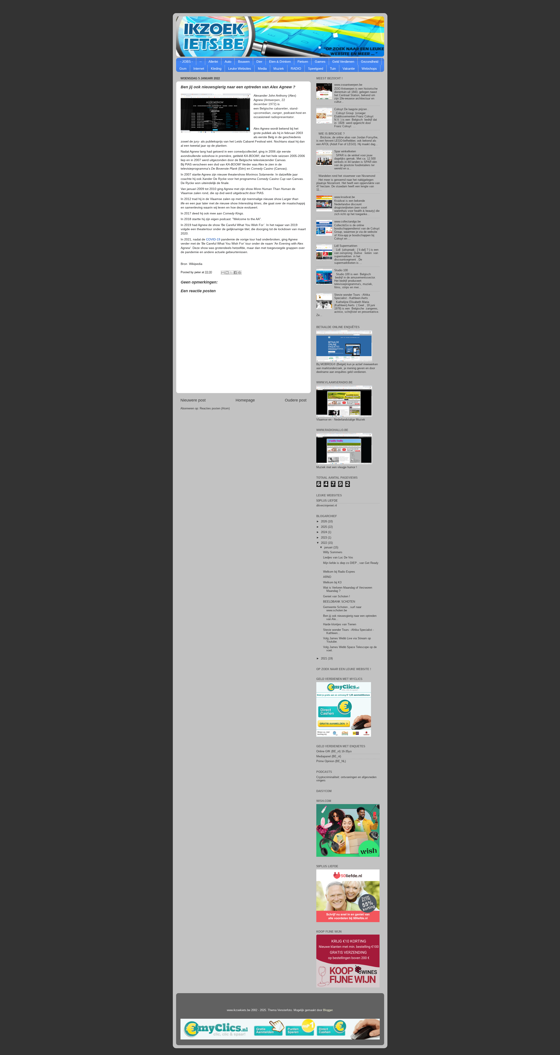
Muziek (278, 68)
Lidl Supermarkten (345, 245)
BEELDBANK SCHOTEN (339, 601)
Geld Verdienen (343, 61)
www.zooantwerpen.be (348, 84)
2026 (324, 521)
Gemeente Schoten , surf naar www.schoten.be (342, 609)
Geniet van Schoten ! (336, 596)
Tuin (333, 68)
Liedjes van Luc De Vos (338, 557)
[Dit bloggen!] (227, 272)
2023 (324, 537)
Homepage (245, 400)
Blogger (327, 1010)
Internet (198, 68)
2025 (324, 526)
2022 (324, 542)
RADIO (296, 68)
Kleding (216, 68)
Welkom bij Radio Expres (339, 571)
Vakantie (349, 68)
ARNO (327, 577)
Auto (228, 61)
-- (201, 61)
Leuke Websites (239, 68)
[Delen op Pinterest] (239, 272)
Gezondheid (369, 61)
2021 (324, 658)
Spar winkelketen (345, 151)
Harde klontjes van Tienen (339, 624)
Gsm (183, 68)
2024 (324, 532)
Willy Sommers (332, 552)
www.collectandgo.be (347, 221)
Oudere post (295, 400)
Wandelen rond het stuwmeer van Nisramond (346, 175)
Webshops (369, 68)
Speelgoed (315, 68)
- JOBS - (186, 61)
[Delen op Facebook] (235, 272)
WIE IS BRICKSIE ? (331, 133)
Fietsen (303, 61)
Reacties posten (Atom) (215, 408)
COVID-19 (213, 239)
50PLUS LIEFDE (327, 500)
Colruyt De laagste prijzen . (351, 109)
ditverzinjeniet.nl (326, 505)
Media (262, 68)
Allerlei (213, 61)
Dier (259, 61)
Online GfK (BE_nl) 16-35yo (334, 751)
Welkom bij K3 (332, 582)
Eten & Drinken (280, 61)
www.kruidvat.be (344, 197)
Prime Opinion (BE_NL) (331, 761)
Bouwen (244, 61)
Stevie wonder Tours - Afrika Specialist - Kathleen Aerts (352, 296)
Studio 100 (341, 270)
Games (320, 61)
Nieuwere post (193, 400)
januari (328, 547)
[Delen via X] (231, 272)
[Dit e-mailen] (223, 272)
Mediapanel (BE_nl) (328, 756)
